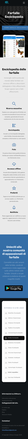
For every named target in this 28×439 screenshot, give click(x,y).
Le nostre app (6, 407)
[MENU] (24, 2)
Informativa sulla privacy (9, 398)
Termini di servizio (7, 401)
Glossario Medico (7, 414)
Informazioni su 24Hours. (11, 394)
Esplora (4, 410)
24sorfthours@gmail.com (9, 430)
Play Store (14, 288)
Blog (3, 412)
